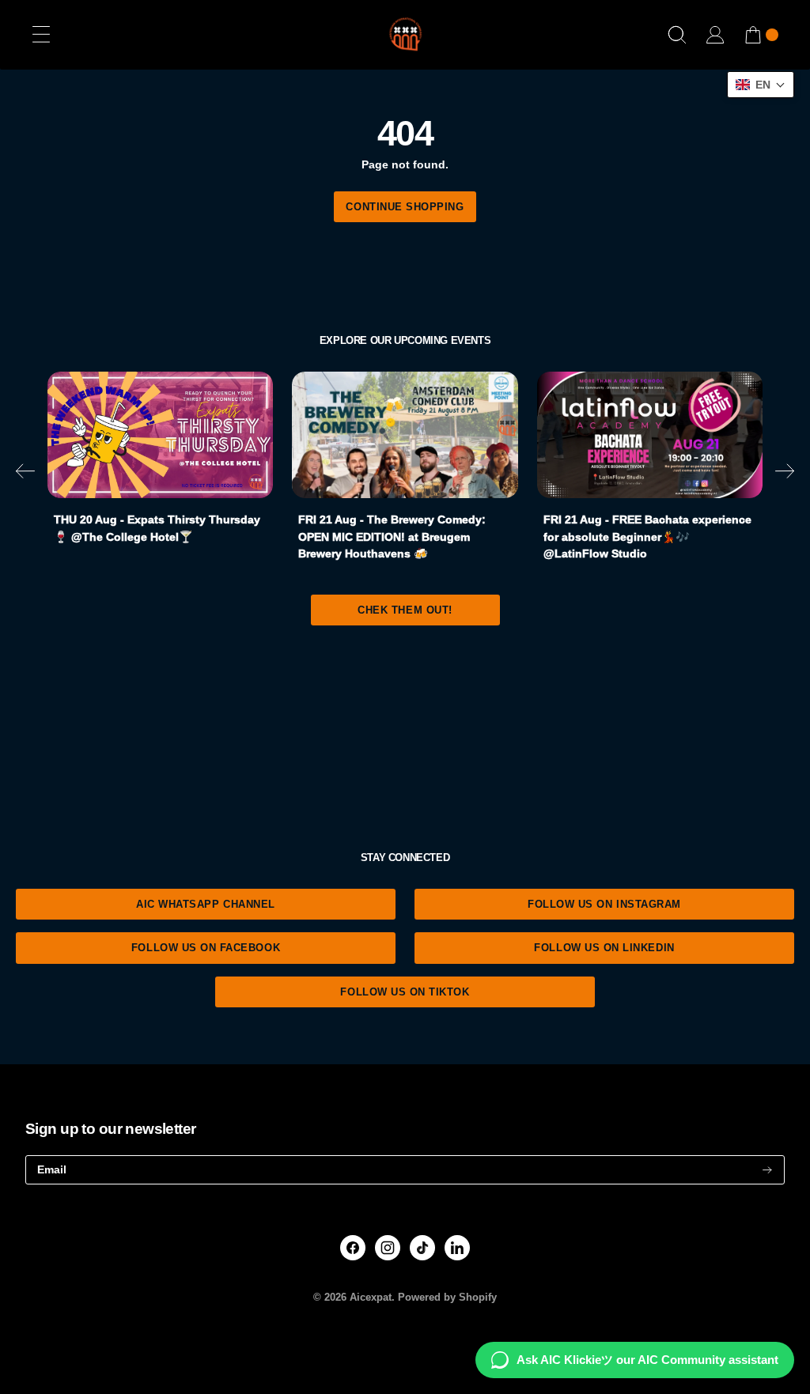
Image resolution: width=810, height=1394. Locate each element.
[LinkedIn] (457, 1247)
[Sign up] (767, 1169)
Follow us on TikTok (404, 992)
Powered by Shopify (447, 1297)
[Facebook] (352, 1247)
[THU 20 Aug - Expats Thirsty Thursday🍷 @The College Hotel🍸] (160, 435)
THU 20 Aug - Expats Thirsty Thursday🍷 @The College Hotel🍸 (157, 528)
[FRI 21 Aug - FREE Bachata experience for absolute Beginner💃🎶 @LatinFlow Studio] (650, 435)
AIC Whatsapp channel (205, 904)
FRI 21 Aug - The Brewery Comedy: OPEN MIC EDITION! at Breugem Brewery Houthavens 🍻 (392, 536)
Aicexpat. (372, 1297)
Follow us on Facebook (205, 948)
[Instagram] (387, 1248)
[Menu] (41, 34)
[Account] (715, 34)
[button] (25, 473)
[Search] (677, 34)
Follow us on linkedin (604, 948)
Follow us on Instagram (604, 904)
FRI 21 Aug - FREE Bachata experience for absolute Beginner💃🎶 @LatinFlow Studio (647, 536)
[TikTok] (423, 1247)
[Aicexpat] (405, 35)
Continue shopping (405, 207)
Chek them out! (405, 610)
